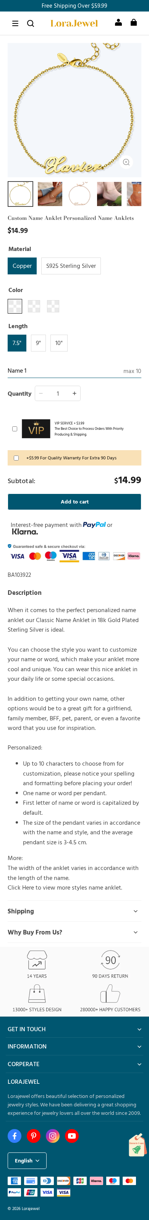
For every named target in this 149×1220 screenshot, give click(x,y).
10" (59, 342)
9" (38, 342)
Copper (22, 265)
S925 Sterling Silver (71, 265)
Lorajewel (31, 1208)
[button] (15, 23)
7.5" (17, 342)
